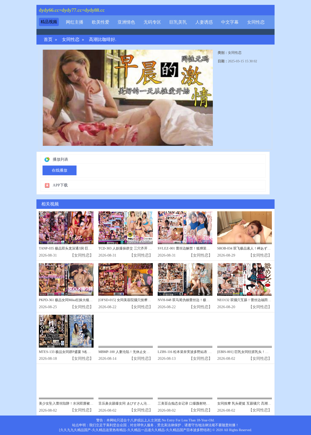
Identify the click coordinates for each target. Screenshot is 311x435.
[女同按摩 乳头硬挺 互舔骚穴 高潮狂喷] (244, 382)
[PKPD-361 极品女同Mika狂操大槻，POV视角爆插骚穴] (66, 279)
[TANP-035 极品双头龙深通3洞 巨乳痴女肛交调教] (66, 227)
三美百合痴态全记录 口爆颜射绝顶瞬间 (187, 403)
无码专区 (152, 22)
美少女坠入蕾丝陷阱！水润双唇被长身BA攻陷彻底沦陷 (80, 403)
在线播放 (59, 170)
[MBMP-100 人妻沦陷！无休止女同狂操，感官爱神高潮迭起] (125, 331)
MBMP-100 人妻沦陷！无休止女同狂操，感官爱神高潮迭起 (142, 352)
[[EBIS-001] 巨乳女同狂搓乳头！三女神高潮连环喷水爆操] (244, 331)
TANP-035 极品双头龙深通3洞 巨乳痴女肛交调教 (75, 248)
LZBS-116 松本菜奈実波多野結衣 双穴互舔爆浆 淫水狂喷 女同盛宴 (208, 352)
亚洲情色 (126, 22)
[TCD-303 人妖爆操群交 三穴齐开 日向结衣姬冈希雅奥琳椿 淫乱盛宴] (125, 227)
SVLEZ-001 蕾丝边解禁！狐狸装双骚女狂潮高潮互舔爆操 (201, 248)
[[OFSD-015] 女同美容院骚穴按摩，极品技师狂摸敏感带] (125, 279)
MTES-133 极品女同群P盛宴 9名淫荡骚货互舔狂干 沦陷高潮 (84, 352)
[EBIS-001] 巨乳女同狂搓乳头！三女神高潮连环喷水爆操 (259, 352)
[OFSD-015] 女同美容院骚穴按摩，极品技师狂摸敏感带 (139, 300)
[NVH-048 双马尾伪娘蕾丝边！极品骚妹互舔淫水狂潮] (185, 279)
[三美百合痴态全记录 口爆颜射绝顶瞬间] (185, 382)
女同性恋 (256, 22)
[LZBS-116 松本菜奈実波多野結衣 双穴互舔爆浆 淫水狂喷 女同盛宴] (185, 331)
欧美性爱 (100, 22)
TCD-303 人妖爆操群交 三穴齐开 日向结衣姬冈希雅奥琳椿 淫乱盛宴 (149, 248)
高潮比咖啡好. (102, 39)
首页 (48, 39)
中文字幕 (230, 22)
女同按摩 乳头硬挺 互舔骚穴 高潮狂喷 (246, 403)
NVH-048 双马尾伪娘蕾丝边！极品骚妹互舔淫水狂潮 (197, 300)
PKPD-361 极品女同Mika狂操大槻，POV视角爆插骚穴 (79, 300)
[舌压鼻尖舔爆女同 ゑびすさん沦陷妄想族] (125, 382)
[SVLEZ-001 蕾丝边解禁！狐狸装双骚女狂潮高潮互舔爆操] (185, 227)
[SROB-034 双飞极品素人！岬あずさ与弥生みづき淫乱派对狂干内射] (244, 227)
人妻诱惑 (204, 22)
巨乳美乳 (178, 22)
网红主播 (74, 22)
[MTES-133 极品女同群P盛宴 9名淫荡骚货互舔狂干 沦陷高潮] (66, 331)
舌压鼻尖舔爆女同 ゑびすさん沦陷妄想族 (129, 403)
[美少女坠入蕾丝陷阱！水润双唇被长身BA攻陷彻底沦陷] (66, 382)
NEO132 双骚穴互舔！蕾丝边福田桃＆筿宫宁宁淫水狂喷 (259, 300)
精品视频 (49, 21)
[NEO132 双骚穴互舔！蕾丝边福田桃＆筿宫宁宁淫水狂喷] (244, 279)
